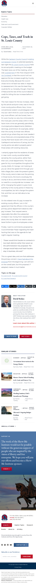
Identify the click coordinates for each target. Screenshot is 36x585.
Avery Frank (18, 367)
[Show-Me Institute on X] (5, 545)
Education (4, 16)
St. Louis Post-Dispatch (8, 278)
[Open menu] (33, 3)
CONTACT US (20, 545)
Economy (4, 21)
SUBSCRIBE (27, 556)
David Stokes (7, 51)
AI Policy (19, 529)
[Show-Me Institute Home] (4, 3)
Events (3, 529)
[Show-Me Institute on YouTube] (11, 545)
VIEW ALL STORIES (7, 426)
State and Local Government (9, 24)
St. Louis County (6, 276)
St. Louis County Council (20, 65)
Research (30, 525)
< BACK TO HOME (11, 336)
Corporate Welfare (6, 27)
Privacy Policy (18, 567)
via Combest (6, 75)
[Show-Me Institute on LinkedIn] (8, 545)
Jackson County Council (18, 59)
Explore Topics (19, 525)
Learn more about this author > (24, 323)
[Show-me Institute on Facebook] (2, 545)
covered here (10, 73)
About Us (11, 529)
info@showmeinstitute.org (7, 578)
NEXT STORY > (26, 336)
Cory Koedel (18, 383)
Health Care (4, 19)
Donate (5, 469)
